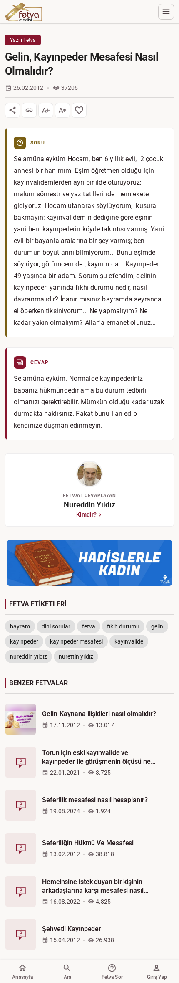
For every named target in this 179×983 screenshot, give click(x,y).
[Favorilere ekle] (79, 110)
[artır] (62, 110)
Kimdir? (86, 514)
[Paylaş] (12, 110)
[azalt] (45, 110)
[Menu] (166, 12)
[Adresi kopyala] (29, 110)
